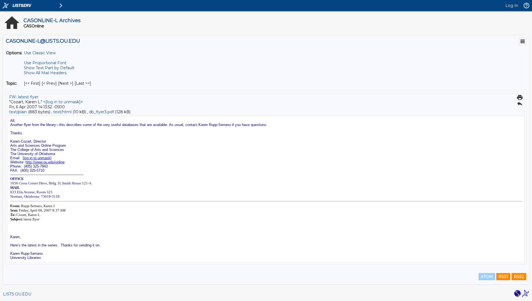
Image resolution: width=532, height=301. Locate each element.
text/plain (18, 111)
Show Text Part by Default (49, 67)
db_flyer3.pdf (101, 111)
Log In (511, 5)
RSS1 (503, 276)
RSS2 (519, 276)
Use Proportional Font (45, 62)
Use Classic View (40, 52)
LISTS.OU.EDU (17, 294)
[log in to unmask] (63, 101)
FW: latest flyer (24, 96)
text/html (62, 111)
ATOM (487, 276)
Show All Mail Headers (45, 72)
